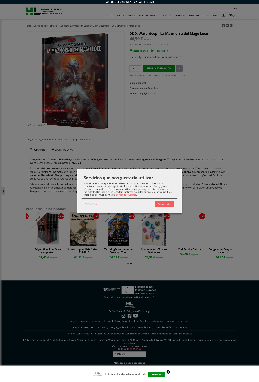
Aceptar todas (164, 204)
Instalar (156, 374)
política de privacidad (126, 194)
